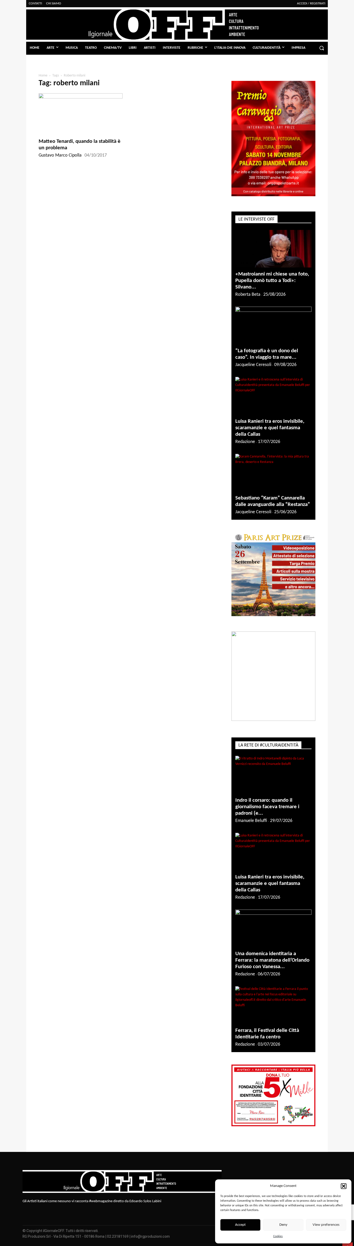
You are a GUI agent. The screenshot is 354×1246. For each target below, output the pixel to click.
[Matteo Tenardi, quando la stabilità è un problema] (81, 114)
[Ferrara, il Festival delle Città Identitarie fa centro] (273, 1005)
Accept (240, 1225)
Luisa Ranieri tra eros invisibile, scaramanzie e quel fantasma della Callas (269, 428)
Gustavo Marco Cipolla (60, 155)
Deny (283, 1225)
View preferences (326, 1225)
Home (43, 76)
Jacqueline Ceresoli (253, 364)
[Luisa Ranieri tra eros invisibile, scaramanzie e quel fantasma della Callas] (273, 395)
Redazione (245, 441)
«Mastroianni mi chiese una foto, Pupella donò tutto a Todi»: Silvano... (272, 280)
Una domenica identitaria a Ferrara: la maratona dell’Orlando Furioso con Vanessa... (272, 960)
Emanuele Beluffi (251, 820)
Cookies (278, 1236)
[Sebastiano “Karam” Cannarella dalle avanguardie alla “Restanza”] (273, 472)
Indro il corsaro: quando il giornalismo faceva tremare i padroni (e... (267, 807)
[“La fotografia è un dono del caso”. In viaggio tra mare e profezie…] (273, 325)
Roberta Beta (247, 294)
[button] (343, 1186)
